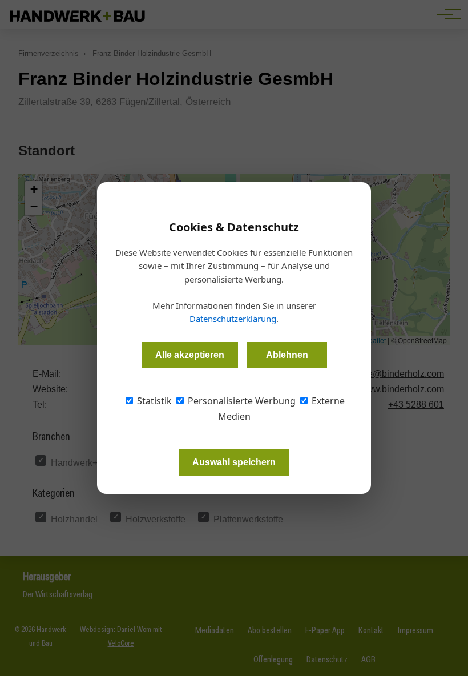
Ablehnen (287, 355)
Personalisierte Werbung (240, 401)
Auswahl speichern (234, 462)
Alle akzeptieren (189, 355)
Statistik (153, 401)
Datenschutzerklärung (232, 318)
